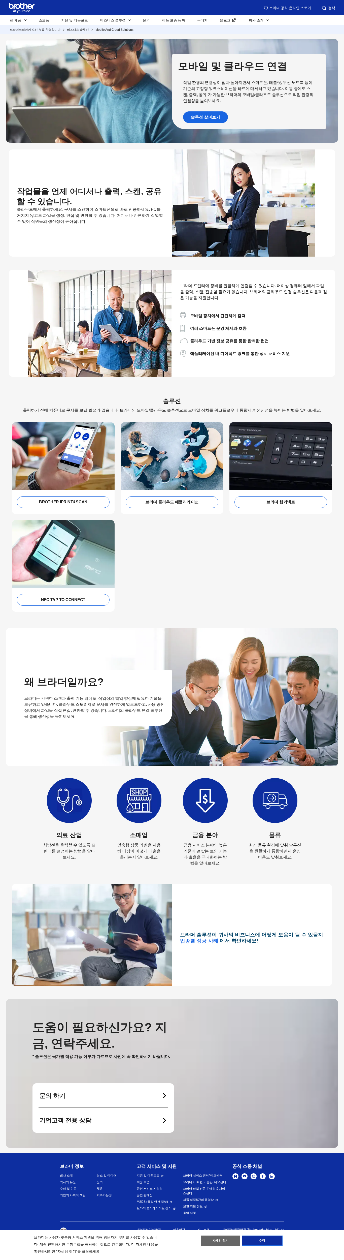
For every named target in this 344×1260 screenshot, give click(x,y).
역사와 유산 (68, 1182)
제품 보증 (143, 1182)
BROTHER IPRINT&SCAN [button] (63, 502)
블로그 (225, 20)
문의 (146, 20)
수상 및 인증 (68, 1188)
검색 (331, 8)
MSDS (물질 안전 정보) (152, 1202)
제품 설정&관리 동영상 (198, 1200)
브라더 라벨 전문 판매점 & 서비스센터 (204, 1191)
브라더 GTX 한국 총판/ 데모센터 (204, 1182)
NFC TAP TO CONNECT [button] (63, 600)
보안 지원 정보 (193, 1206)
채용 (100, 1188)
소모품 (44, 20)
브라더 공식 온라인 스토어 (290, 8)
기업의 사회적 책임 (73, 1195)
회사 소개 (66, 1175)
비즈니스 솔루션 (78, 30)
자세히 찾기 (220, 1240)
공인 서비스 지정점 (149, 1188)
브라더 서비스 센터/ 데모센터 (202, 1175)
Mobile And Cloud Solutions (114, 30)
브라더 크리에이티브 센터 (154, 1208)
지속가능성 (104, 1195)
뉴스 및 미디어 (106, 1175)
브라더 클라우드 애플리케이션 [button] (172, 502)
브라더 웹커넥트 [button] (280, 502)
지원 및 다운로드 (74, 20)
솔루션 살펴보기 (205, 117)
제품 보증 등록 (173, 20)
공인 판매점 (145, 1195)
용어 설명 (189, 1213)
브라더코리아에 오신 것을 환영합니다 (35, 30)
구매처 (202, 20)
